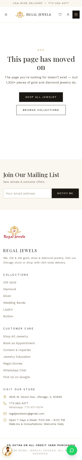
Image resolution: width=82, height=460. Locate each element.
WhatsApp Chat (14, 370)
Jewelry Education (16, 357)
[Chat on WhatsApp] (71, 450)
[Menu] (6, 14)
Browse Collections (41, 110)
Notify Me (65, 193)
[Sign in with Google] (68, 14)
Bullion (8, 316)
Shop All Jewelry (41, 97)
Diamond (9, 289)
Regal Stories (12, 363)
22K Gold (9, 282)
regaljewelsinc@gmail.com (26, 413)
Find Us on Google (16, 377)
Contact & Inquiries (17, 350)
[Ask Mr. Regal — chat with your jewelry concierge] (7, 451)
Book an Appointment (19, 343)
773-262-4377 (58, 3)
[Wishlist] (60, 14)
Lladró (8, 309)
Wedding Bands (14, 303)
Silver (7, 296)
